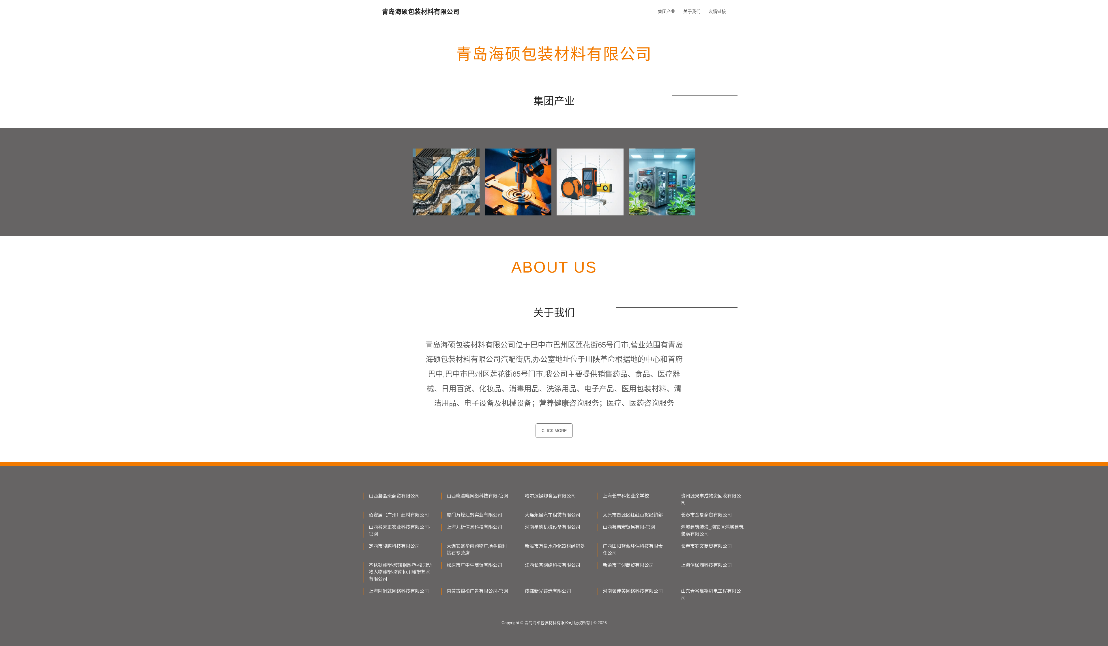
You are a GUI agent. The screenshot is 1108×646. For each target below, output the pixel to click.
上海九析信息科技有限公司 (474, 527)
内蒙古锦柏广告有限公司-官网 (477, 591)
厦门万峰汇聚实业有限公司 (474, 514)
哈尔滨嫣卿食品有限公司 (550, 495)
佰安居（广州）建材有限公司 (399, 514)
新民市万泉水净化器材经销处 (555, 546)
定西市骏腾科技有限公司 (394, 546)
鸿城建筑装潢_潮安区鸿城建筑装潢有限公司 (712, 530)
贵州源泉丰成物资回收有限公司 (711, 499)
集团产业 (666, 11)
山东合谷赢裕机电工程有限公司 (711, 594)
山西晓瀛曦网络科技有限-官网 (477, 495)
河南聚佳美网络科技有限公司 (633, 591)
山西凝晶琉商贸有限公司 (394, 495)
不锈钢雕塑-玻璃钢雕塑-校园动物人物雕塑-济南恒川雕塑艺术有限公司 (400, 572)
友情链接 (717, 11)
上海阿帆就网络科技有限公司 (399, 591)
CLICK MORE (554, 430)
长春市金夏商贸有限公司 (706, 514)
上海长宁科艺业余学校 (626, 495)
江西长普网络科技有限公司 (552, 565)
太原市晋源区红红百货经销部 (633, 514)
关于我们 (692, 11)
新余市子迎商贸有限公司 (628, 565)
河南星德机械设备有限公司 (552, 527)
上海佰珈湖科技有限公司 (706, 565)
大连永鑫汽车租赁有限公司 (552, 514)
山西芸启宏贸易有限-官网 (629, 527)
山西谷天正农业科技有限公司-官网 (399, 530)
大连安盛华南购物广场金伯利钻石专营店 (477, 549)
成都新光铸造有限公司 (548, 591)
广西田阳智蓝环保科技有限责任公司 (633, 549)
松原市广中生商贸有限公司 (474, 565)
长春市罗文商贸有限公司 (706, 546)
